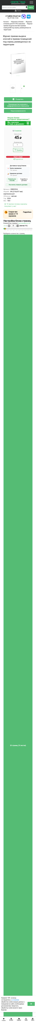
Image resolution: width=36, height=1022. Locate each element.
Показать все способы (12, 179)
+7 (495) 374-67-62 (13, 16)
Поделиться (19, 159)
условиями (15, 1000)
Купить (19, 150)
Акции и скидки (18, 157)
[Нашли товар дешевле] (18, 124)
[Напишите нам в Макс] (24, 17)
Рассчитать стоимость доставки (18, 184)
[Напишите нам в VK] (29, 17)
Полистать (19, 99)
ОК (31, 1004)
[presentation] (24, 86)
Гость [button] (19, 11)
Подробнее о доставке (24, 179)
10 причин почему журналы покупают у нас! (15, 205)
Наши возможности (18, 111)
